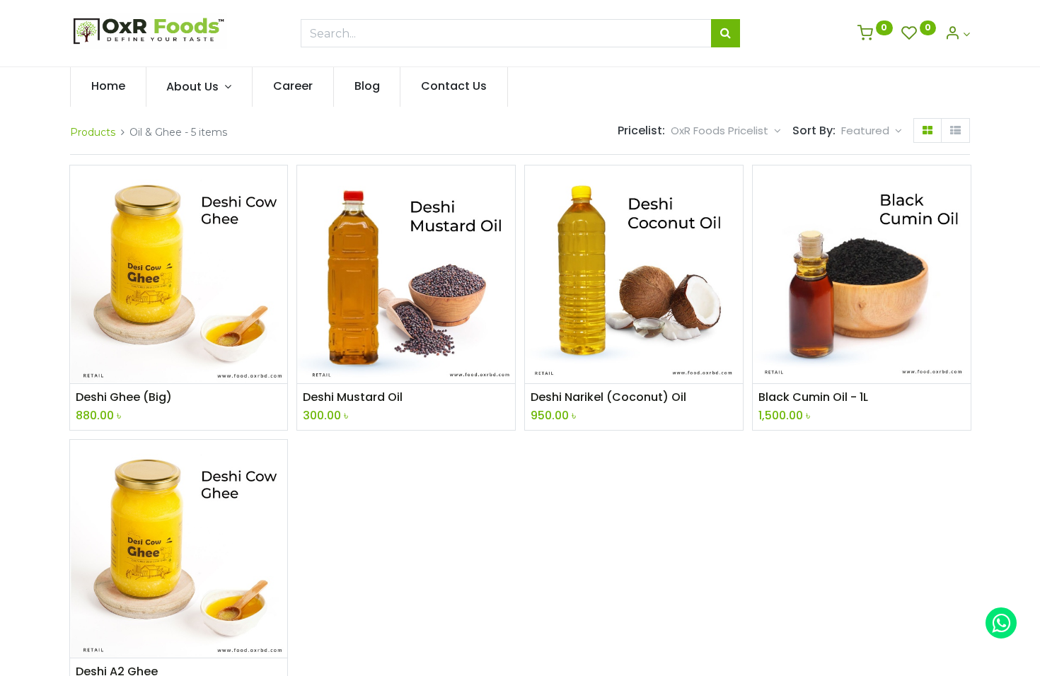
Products (92, 132)
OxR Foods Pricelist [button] (721, 130)
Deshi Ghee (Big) (124, 397)
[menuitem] (108, 86)
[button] (871, 130)
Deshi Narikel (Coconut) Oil (608, 397)
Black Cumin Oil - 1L (813, 397)
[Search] (725, 33)
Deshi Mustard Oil (353, 397)
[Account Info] (957, 34)
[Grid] (927, 130)
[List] (955, 130)
